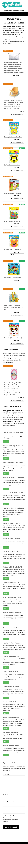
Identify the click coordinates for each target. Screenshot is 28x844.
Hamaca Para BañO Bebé (11, 745)
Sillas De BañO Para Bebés (11, 552)
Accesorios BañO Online (11, 717)
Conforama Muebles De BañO (12, 567)
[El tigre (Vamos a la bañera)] (14, 156)
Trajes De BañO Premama (11, 671)
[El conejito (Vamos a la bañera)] (14, 128)
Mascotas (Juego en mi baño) (12, 193)
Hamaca (9, 748)
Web (4, 809)
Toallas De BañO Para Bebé (11, 538)
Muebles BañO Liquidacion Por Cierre (13, 446)
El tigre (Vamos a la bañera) (12, 165)
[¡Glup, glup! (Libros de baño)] (14, 269)
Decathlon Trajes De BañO (11, 628)
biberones (14, 437)
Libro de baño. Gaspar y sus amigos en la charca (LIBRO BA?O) (13, 307)
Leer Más (6, 441)
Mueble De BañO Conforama (12, 612)
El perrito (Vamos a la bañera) (13, 338)
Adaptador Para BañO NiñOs (12, 597)
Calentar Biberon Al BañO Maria (13, 432)
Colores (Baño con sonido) (12, 221)
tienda (13, 451)
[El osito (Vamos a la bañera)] (14, 241)
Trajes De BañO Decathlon (11, 582)
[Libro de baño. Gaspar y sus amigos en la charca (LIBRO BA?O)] (14, 297)
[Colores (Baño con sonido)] (14, 213)
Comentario (6, 774)
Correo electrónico (8, 801)
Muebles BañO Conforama (11, 702)
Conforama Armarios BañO (11, 656)
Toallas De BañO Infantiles (11, 523)
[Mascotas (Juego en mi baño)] (14, 184)
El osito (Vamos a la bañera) (12, 249)
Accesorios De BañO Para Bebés (13, 462)
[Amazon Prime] (21, 75)
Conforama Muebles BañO (11, 687)
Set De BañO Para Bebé (10, 732)
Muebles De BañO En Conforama (13, 477)
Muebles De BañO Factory (11, 643)
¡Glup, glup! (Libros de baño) (12, 277)
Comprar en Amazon (18, 78)
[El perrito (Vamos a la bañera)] (14, 329)
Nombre (5, 794)
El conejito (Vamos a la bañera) (13, 137)
